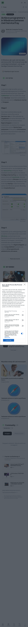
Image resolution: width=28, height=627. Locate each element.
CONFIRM (8, 340)
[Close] (25, 285)
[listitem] (14, 311)
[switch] (22, 315)
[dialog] (14, 313)
